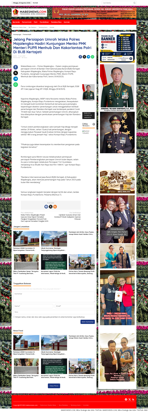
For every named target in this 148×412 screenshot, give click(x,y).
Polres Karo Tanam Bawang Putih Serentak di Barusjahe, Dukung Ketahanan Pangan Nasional (81, 272)
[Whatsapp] (92, 57)
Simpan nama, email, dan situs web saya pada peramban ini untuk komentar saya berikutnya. (50, 317)
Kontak (86, 405)
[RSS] (55, 206)
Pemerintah (16, 57)
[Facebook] (46, 206)
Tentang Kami (76, 405)
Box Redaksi (63, 405)
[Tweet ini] (84, 57)
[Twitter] (50, 206)
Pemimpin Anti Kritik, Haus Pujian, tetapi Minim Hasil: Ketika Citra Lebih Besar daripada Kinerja (81, 233)
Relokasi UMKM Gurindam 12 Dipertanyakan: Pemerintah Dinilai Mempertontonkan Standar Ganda (24, 249)
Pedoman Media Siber (48, 405)
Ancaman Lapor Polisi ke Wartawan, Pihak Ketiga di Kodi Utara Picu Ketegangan (53, 272)
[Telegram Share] (88, 57)
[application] (88, 115)
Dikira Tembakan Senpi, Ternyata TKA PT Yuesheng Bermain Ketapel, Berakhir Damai (25, 272)
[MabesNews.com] (29, 12)
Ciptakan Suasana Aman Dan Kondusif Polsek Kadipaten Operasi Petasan (67, 216)
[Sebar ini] (80, 57)
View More (54, 386)
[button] (134, 3)
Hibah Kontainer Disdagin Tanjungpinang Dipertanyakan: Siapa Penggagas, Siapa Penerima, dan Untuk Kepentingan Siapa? (53, 249)
